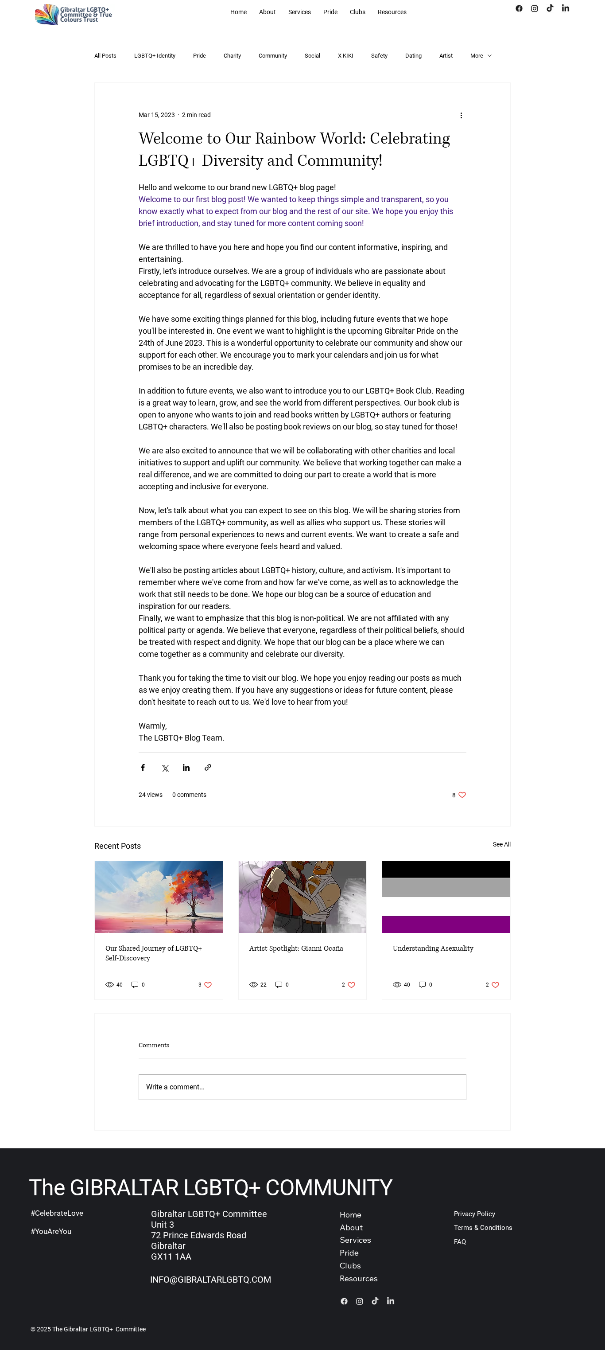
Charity (232, 55)
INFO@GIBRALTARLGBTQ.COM (210, 1279)
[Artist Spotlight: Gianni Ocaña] (303, 897)
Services (355, 1240)
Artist (446, 55)
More (476, 55)
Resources (359, 1278)
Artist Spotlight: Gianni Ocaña (296, 948)
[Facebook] (519, 8)
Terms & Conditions (483, 1228)
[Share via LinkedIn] (186, 767)
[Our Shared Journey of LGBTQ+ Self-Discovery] (159, 897)
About (351, 1227)
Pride (199, 55)
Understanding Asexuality (433, 948)
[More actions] (461, 114)
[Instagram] (534, 8)
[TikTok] (550, 8)
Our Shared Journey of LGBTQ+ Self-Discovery (153, 953)
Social (312, 55)
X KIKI (345, 55)
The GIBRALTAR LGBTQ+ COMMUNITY (210, 1188)
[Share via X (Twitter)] (164, 767)
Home (350, 1215)
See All (502, 844)
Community (273, 55)
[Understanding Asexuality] (446, 897)
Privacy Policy (474, 1214)
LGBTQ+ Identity (154, 55)
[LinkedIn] (565, 8)
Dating (413, 55)
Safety (379, 55)
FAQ (460, 1242)
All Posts (105, 55)
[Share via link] (208, 767)
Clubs (350, 1265)
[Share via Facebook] (143, 767)
